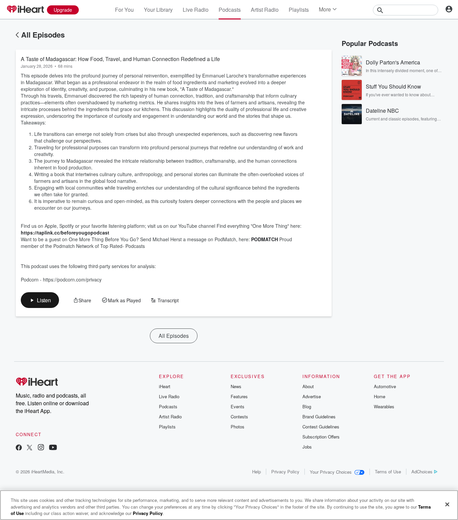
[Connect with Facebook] (19, 448)
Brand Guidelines (319, 416)
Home (379, 396)
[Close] (447, 504)
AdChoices (422, 471)
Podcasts (230, 9)
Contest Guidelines (320, 426)
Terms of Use (388, 471)
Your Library (158, 9)
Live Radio (196, 9)
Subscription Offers (321, 436)
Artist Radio (265, 9)
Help (256, 471)
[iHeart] (25, 9)
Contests (239, 416)
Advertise (311, 396)
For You (124, 9)
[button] (40, 300)
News (236, 386)
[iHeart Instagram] (41, 448)
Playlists (299, 9)
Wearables (384, 406)
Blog (306, 406)
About (308, 386)
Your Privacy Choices (331, 472)
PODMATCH (265, 239)
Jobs (307, 447)
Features (239, 396)
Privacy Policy (285, 471)
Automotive (385, 386)
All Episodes (43, 34)
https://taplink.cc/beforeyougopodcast (65, 232)
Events (237, 406)
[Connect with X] (29, 448)
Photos (237, 426)
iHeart (164, 386)
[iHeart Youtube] (53, 448)
